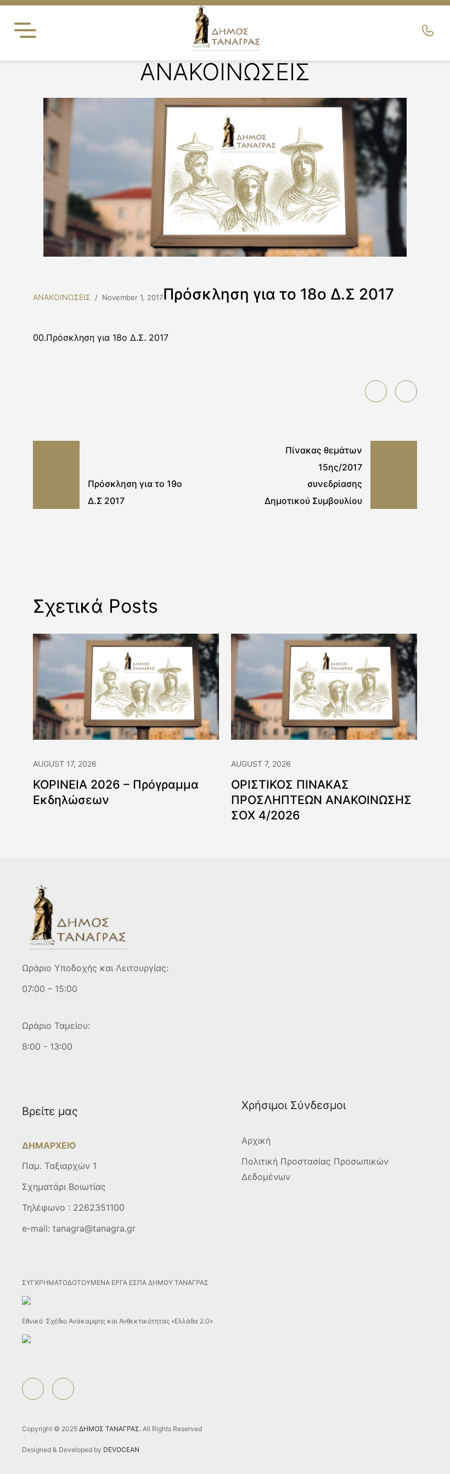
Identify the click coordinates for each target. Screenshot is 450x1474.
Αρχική (256, 1140)
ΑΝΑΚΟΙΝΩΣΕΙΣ (62, 297)
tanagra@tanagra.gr (94, 1228)
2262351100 (99, 1207)
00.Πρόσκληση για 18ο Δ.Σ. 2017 (100, 337)
